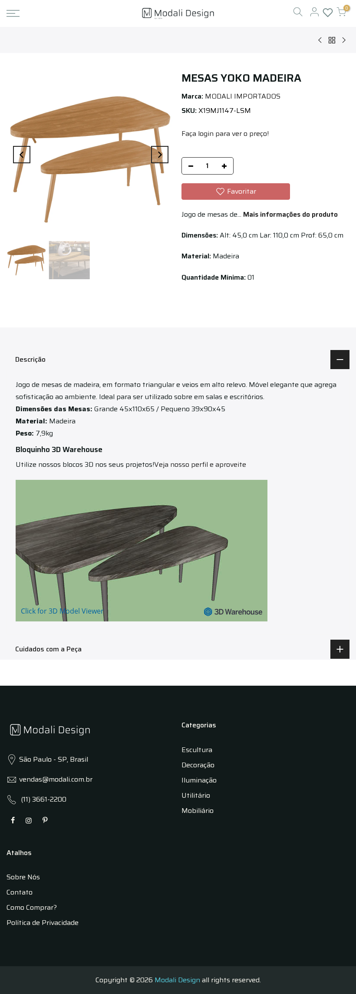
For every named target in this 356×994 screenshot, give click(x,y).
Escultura (196, 749)
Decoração (197, 765)
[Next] (159, 154)
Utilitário (195, 795)
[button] (235, 191)
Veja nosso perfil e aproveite (200, 464)
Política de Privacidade (43, 922)
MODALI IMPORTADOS (242, 96)
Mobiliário (197, 810)
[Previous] (21, 154)
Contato (20, 892)
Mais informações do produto (289, 214)
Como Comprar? (32, 907)
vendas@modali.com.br (55, 779)
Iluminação (199, 780)
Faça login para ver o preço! (225, 133)
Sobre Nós (23, 877)
